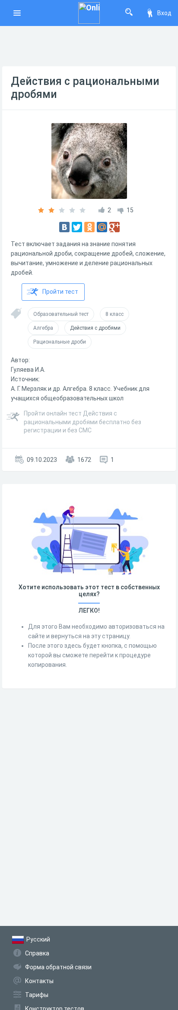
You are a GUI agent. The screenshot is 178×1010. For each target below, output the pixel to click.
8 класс (114, 314)
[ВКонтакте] (64, 227)
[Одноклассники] (89, 227)
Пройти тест (60, 291)
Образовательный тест (61, 314)
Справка (37, 953)
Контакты (39, 981)
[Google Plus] (114, 227)
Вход (164, 13)
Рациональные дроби (59, 342)
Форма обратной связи (58, 967)
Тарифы (36, 994)
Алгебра (43, 328)
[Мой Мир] (102, 227)
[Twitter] (77, 227)
